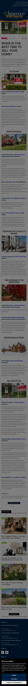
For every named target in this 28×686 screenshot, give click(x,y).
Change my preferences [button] (14, 682)
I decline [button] (14, 679)
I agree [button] (14, 675)
